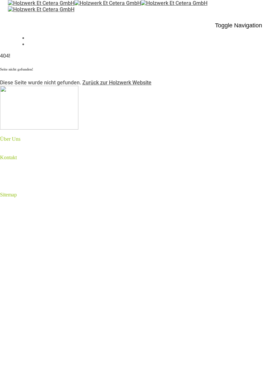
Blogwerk (24, 219)
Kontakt (22, 225)
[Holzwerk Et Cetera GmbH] (74, 3)
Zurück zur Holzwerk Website (116, 82)
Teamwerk (25, 206)
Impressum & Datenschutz (44, 231)
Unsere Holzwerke (34, 212)
